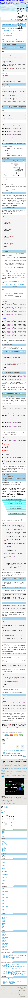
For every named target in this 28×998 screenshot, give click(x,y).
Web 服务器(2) (4, 917)
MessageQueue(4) (5, 874)
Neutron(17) (4, 877)
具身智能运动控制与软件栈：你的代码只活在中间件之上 (11, 797)
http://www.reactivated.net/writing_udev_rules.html (13, 284)
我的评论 (3, 832)
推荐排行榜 (4, 976)
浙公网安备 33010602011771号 (21, 992)
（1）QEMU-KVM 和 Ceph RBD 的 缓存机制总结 (12, 30)
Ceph (5, 731)
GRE (3, 847)
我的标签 (3, 836)
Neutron (4, 845)
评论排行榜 (4, 962)
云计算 (3, 840)
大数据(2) (4, 920)
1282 (5, 810)
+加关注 (3, 743)
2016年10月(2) (5, 937)
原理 (11, 731)
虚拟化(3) (4, 926)
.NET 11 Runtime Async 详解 (7, 800)
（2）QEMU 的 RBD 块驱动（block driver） (11, 33)
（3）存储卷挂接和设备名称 (7, 35)
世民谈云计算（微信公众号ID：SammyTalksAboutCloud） (22, 10)
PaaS (3, 842)
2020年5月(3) (4, 909)
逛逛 (22, 761)
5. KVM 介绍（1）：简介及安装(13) (8, 983)
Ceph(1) (3, 915)
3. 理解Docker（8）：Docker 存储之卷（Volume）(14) (11, 981)
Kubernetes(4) (4, 871)
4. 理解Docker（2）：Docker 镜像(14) (8, 982)
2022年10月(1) (5, 891)
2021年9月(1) (4, 900)
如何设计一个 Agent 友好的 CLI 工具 (8, 803)
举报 (25, 756)
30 (4, 811)
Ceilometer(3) (4, 862)
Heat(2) (3, 868)
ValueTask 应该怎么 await (6, 801)
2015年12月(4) (5, 943)
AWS (3, 841)
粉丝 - (8, 739)
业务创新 (4, 849)
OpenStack (4, 843)
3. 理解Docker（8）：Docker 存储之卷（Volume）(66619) (12, 957)
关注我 (11, 735)
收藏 (23, 756)
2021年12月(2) (5, 897)
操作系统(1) (4, 918)
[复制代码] (3, 54)
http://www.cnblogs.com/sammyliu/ (14, 3)
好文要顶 (6, 735)
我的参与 (3, 833)
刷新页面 (21, 759)
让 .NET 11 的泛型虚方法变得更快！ (8, 799)
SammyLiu (7, 738)
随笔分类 (3, 858)
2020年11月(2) (5, 906)
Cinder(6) (4, 865)
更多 (3, 851)
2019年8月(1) (4, 932)
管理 (10, 17)
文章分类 (3, 913)
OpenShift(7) (4, 880)
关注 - (11, 739)
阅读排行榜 (4, 952)
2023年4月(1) (4, 888)
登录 (18, 761)
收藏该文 (15, 735)
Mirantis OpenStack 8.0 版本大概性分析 (13, 753)
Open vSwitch (5, 844)
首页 (6, 17)
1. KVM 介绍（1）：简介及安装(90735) (8, 954)
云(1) (3, 927)
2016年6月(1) (4, 940)
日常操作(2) (4, 923)
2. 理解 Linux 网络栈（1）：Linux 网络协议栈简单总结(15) (12, 980)
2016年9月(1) (4, 938)
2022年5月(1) (4, 894)
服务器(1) (4, 921)
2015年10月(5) (5, 944)
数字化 (3, 850)
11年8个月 (6, 807)
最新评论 (3, 835)
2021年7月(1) (4, 903)
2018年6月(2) (4, 935)
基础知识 (8, 731)
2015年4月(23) (5, 949)
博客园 (3, 17)
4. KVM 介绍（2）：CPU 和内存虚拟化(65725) (10, 958)
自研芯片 (4, 848)
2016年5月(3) (4, 941)
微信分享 (20, 735)
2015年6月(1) (4, 947)
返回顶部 (25, 759)
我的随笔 (3, 831)
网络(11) (3, 924)
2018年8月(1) (4, 934)
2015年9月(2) (4, 946)
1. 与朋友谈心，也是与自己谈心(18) (8, 978)
